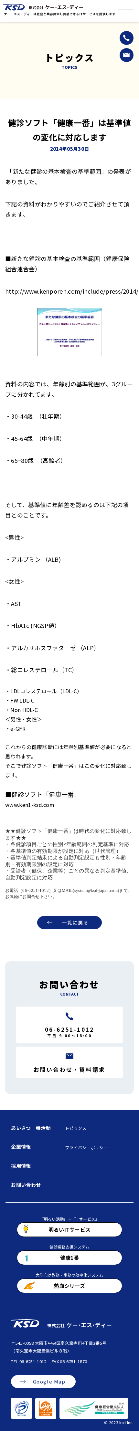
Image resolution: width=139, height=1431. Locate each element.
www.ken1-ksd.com (29, 805)
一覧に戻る (75, 922)
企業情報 (21, 1146)
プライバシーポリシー (86, 1147)
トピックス (76, 1128)
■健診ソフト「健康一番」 (41, 794)
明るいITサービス (69, 1229)
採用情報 (21, 1165)
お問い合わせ (26, 1184)
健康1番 (69, 1257)
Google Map (49, 1381)
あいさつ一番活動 (31, 1127)
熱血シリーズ (69, 1286)
